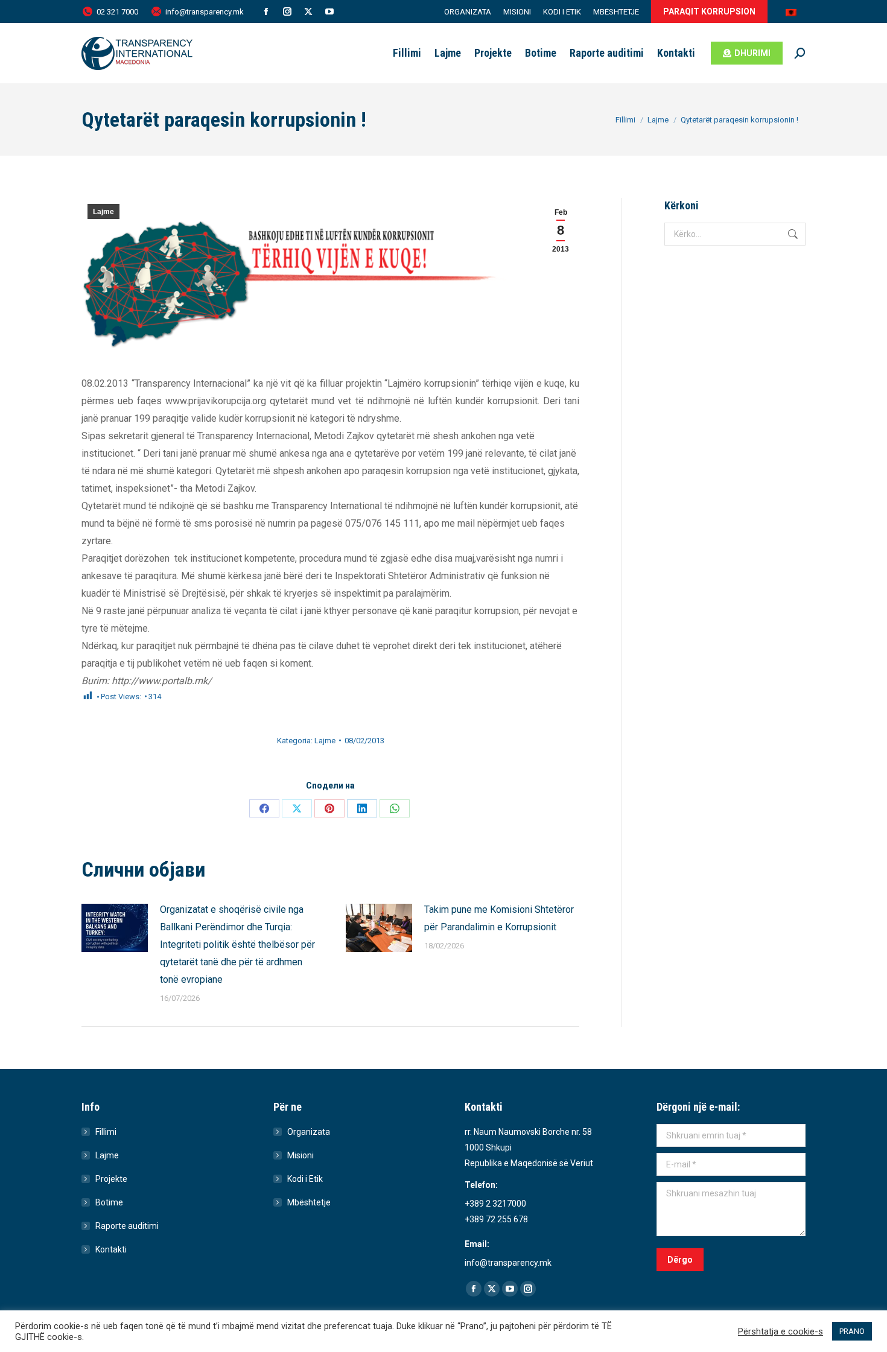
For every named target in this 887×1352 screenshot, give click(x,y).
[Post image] (114, 928)
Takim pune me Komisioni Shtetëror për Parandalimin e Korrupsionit (499, 918)
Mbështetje (309, 1202)
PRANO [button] (852, 1331)
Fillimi (105, 1132)
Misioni (300, 1155)
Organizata (308, 1132)
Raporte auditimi (127, 1226)
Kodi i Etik (305, 1179)
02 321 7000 (117, 11)
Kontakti (111, 1249)
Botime (109, 1202)
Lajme (103, 212)
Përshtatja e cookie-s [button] (780, 1331)
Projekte (111, 1179)
